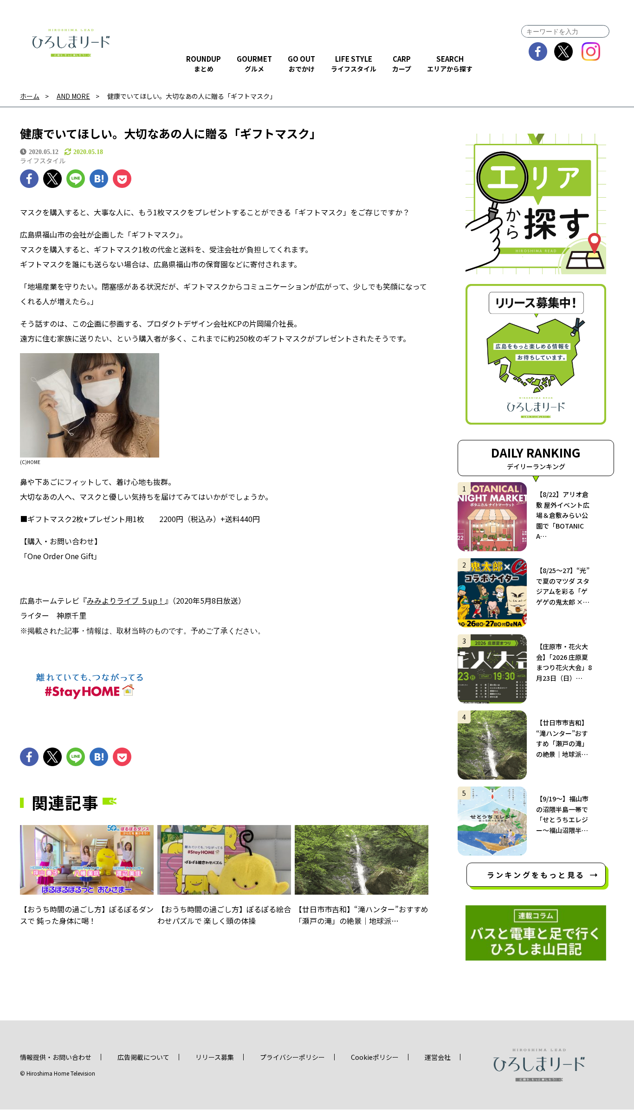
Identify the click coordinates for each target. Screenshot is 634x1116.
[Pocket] (122, 178)
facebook (538, 51)
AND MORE (73, 96)
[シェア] (29, 178)
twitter (564, 51)
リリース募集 (214, 1057)
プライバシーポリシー (292, 1057)
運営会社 (438, 1057)
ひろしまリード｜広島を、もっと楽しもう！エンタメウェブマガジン (71, 43)
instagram (591, 51)
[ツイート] (52, 178)
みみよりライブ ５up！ (126, 600)
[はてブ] (99, 178)
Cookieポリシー (375, 1057)
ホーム (29, 96)
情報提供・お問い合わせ (55, 1057)
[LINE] (75, 178)
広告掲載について (143, 1057)
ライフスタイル (42, 160)
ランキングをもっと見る (536, 874)
